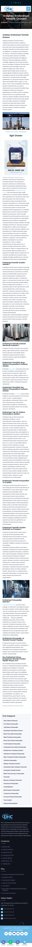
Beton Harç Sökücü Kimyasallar (13, 740)
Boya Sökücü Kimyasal (10, 720)
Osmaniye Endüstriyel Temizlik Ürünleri (13, 874)
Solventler (7, 777)
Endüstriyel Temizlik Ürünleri (12, 770)
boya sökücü (12, 369)
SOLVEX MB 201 (7, 858)
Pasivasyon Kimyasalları (11, 783)
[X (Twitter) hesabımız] (18, 3)
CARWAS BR (6, 864)
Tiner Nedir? (5, 885)
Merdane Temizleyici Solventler (13, 780)
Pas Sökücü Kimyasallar (11, 724)
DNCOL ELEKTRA (7, 849)
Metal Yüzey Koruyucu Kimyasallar (14, 773)
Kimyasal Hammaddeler (11, 803)
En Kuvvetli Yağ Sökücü (9, 893)
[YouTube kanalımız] (15, 3)
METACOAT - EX (7, 861)
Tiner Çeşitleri (8, 800)
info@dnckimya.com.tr (10, 918)
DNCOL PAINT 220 (16, 170)
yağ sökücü (25, 284)
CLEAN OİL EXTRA (8, 855)
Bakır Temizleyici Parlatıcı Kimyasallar (15, 757)
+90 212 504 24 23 (9, 909)
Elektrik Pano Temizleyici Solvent (13, 750)
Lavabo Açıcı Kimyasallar (11, 793)
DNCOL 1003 (6, 846)
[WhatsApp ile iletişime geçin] (26, 933)
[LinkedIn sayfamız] (20, 3)
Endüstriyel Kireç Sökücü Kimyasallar (15, 747)
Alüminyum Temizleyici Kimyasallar (14, 753)
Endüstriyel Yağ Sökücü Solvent (13, 730)
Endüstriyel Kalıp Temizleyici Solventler (15, 767)
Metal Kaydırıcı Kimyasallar (11, 790)
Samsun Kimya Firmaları (9, 883)
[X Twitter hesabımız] (18, 933)
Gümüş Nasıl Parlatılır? (8, 880)
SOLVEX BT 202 (7, 852)
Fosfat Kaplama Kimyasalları (12, 743)
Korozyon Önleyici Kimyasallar (13, 796)
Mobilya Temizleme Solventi (12, 763)
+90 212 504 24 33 (9, 912)
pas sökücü (18, 393)
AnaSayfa (4, 22)
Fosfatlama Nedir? (7, 877)
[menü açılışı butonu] (28, 9)
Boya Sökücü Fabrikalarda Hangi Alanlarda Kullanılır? (14, 889)
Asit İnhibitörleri (8, 787)
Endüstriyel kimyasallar (9, 604)
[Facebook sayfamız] (11, 3)
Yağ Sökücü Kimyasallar (11, 727)
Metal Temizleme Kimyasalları (12, 737)
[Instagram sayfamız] (13, 3)
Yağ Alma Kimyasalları (10, 760)
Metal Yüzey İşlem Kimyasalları (13, 734)
